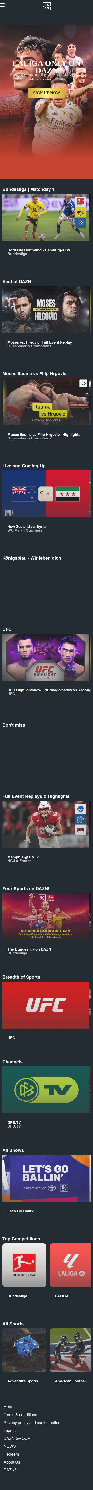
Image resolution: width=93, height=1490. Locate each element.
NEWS (10, 1446)
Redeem (11, 1454)
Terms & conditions (20, 1414)
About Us (12, 1462)
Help (8, 1406)
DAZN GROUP (17, 1438)
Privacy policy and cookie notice (32, 1422)
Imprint (10, 1430)
